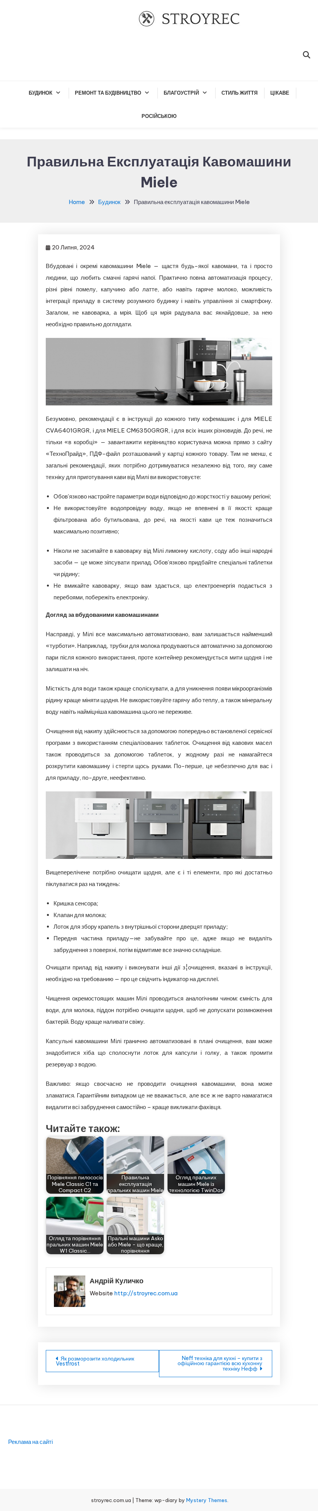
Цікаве (279, 93)
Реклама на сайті (30, 1441)
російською (159, 116)
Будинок (40, 93)
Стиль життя (239, 93)
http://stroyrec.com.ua (146, 1293)
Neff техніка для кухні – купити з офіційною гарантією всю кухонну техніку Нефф (220, 1363)
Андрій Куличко (116, 1280)
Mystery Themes (206, 1500)
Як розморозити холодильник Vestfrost (95, 1361)
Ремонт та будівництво (108, 93)
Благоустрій (181, 93)
